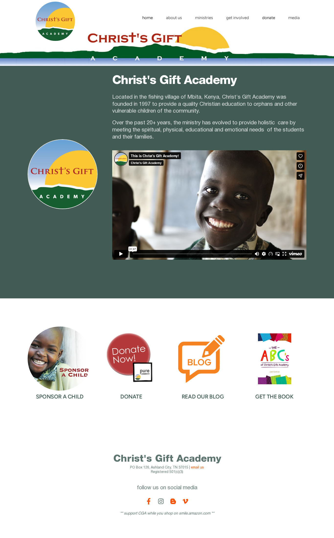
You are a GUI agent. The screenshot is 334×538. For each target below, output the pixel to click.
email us (197, 467)
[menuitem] (147, 16)
